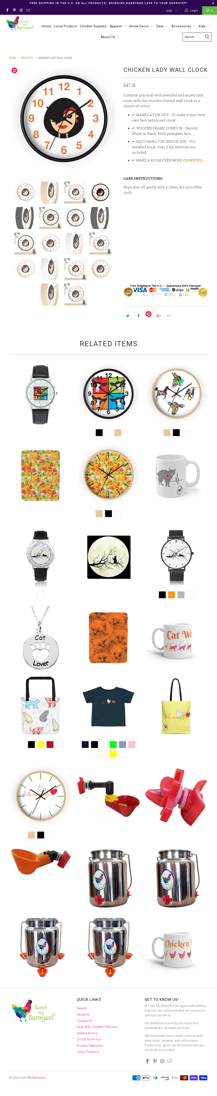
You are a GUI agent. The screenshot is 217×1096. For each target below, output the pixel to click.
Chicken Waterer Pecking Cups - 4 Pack (40, 861)
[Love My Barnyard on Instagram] (21, 10)
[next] (113, 120)
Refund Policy (87, 1033)
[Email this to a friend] (168, 315)
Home (46, 26)
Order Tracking (88, 1052)
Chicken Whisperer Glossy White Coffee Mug (176, 946)
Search (82, 1008)
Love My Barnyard (32, 1077)
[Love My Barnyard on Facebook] (7, 10)
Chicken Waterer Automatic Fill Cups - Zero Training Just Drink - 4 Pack (108, 797)
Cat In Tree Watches (176, 556)
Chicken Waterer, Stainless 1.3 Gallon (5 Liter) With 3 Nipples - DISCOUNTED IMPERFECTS (176, 878)
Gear (160, 26)
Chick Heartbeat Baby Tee (108, 706)
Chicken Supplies (93, 26)
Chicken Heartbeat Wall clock (40, 797)
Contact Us (84, 1021)
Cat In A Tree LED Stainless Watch (40, 556)
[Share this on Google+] (158, 315)
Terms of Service (89, 1039)
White (131, 257)
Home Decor (139, 26)
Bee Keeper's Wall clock (108, 475)
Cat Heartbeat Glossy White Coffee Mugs (176, 475)
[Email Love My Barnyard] (28, 10)
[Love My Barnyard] (19, 23)
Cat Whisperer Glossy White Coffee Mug (176, 637)
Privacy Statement (90, 1046)
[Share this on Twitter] (127, 315)
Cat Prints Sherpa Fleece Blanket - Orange (108, 637)
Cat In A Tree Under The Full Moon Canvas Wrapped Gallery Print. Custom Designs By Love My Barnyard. (108, 556)
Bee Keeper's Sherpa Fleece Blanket (40, 475)
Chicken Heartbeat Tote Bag (176, 706)
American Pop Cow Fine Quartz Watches (40, 394)
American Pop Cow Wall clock (108, 394)
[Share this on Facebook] (138, 315)
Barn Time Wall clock (176, 394)
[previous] (15, 120)
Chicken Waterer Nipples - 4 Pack (176, 797)
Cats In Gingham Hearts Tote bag (40, 706)
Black (148, 257)
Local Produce (65, 26)
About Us (108, 37)
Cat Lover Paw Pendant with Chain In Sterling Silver (40, 637)
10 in (129, 219)
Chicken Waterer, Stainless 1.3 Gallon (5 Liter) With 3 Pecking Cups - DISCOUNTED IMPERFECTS (108, 946)
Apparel (116, 26)
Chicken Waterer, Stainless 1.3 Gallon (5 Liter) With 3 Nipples (108, 878)
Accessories (181, 26)
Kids (203, 26)
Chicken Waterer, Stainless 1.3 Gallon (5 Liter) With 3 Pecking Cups (40, 946)
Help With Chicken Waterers (97, 1027)
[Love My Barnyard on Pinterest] (14, 10)
